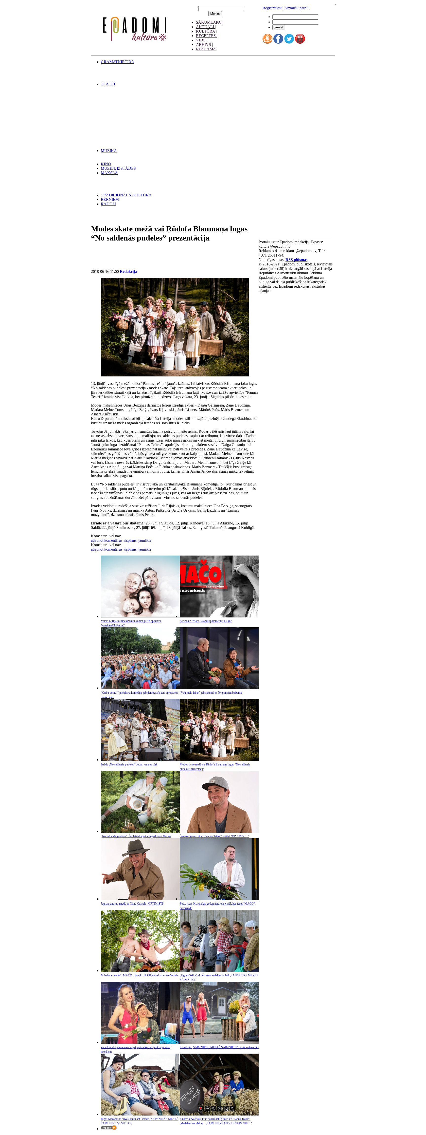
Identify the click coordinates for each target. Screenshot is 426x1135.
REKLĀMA (206, 49)
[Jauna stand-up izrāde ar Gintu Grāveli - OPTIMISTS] (140, 899)
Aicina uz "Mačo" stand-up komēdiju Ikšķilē (206, 621)
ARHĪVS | (204, 44)
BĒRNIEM (110, 199)
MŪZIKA (109, 151)
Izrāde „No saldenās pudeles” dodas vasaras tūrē (129, 764)
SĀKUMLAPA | (209, 22)
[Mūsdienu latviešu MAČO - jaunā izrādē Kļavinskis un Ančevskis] (140, 970)
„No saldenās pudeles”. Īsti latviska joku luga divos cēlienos (136, 836)
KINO (106, 164)
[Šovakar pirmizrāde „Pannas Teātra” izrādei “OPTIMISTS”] (219, 831)
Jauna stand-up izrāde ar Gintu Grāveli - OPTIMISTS (132, 903)
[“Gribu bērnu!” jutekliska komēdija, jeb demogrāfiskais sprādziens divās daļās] (140, 688)
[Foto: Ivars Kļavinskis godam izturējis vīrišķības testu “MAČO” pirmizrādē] (219, 899)
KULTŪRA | (206, 31)
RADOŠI (108, 204)
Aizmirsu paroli (296, 8)
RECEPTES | (206, 36)
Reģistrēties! (272, 8)
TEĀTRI (108, 84)
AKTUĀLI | (206, 27)
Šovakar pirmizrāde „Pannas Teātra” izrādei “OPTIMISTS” (214, 836)
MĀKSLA (109, 173)
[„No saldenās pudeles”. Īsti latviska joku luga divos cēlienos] (140, 831)
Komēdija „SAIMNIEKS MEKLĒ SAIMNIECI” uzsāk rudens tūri (219, 1047)
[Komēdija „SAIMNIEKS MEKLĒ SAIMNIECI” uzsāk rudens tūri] (219, 1042)
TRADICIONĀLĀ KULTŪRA (126, 195)
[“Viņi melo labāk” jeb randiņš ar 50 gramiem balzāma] (219, 688)
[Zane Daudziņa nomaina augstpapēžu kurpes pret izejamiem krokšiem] (140, 1042)
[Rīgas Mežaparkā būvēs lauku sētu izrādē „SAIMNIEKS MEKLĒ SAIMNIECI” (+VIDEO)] (140, 1114)
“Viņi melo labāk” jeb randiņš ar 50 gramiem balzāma (211, 692)
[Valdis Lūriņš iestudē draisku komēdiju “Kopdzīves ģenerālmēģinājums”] (140, 616)
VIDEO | (203, 40)
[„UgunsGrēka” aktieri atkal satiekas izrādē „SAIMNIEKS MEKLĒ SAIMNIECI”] (219, 970)
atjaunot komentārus (106, 540)
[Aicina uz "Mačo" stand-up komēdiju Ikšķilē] (219, 616)
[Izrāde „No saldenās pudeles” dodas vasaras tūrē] (140, 760)
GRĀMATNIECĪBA (117, 62)
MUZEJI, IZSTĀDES (118, 168)
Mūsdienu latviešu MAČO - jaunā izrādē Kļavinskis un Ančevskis (139, 975)
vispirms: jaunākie (137, 540)
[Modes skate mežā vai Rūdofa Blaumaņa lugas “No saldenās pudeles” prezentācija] (219, 760)
